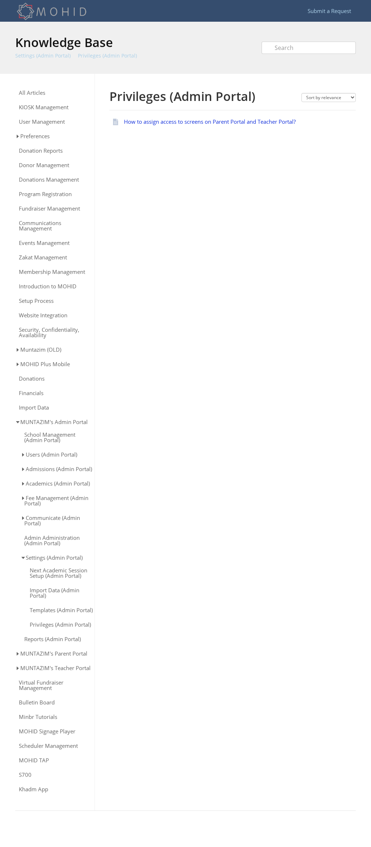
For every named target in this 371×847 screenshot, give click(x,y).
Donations (32, 378)
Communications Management (40, 225)
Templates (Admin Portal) (61, 610)
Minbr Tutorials (38, 717)
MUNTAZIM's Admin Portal (54, 421)
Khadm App (33, 789)
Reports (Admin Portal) (52, 639)
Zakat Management (43, 257)
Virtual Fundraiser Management (41, 685)
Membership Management (52, 272)
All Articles (32, 93)
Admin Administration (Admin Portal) (52, 540)
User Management (42, 121)
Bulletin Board (37, 702)
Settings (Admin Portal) (43, 55)
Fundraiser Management (49, 208)
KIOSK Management (43, 107)
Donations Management (49, 179)
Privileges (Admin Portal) (107, 55)
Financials (31, 393)
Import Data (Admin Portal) (54, 593)
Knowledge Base (64, 42)
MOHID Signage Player (47, 731)
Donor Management (44, 165)
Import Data (34, 407)
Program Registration (45, 194)
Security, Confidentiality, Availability (49, 332)
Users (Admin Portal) (51, 454)
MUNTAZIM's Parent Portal (53, 653)
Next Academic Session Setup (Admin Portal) (58, 573)
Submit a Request (329, 10)
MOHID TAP (34, 760)
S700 (25, 775)
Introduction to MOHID (47, 286)
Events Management (44, 243)
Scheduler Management (48, 746)
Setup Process (36, 301)
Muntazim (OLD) (40, 349)
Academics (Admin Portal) (58, 483)
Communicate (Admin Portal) (52, 520)
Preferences (35, 136)
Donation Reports (41, 150)
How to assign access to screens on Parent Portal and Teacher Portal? (210, 121)
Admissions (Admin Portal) (59, 469)
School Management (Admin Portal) (49, 437)
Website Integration (43, 315)
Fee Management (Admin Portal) (56, 500)
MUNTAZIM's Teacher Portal (55, 668)
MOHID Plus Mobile (45, 364)
